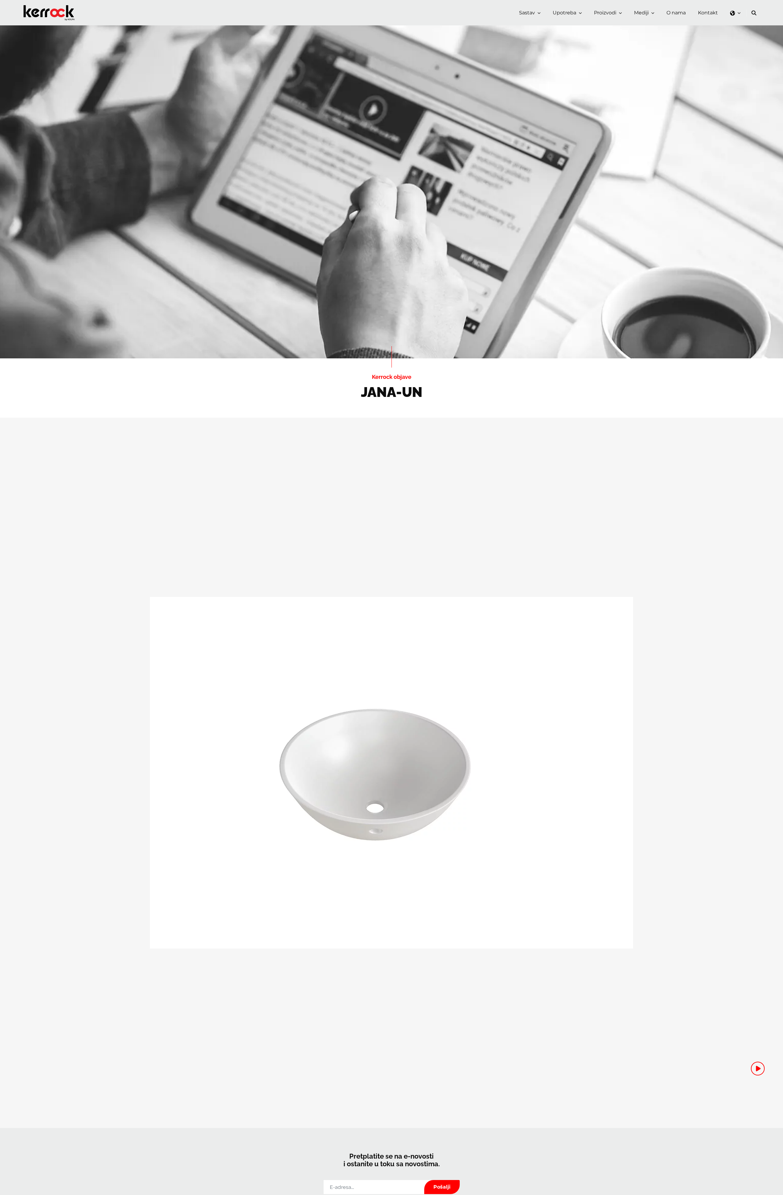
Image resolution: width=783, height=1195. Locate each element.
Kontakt (708, 13)
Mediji (641, 13)
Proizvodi (605, 13)
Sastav (527, 13)
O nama (676, 13)
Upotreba (564, 13)
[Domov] (50, 7)
